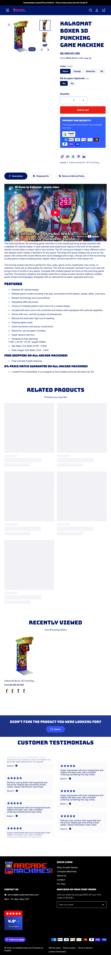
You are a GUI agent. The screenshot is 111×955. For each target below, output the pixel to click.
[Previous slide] (41, 49)
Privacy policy (69, 948)
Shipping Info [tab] (42, 176)
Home (63, 162)
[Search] (90, 10)
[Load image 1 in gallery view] (45, 25)
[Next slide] (48, 49)
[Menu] (7, 10)
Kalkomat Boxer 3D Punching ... (85, 162)
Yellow (65, 71)
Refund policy (55, 948)
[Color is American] (18, 691)
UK (101, 71)
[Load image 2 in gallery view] (45, 37)
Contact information (57, 951)
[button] (90, 10)
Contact (61, 879)
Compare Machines (66, 871)
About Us (61, 875)
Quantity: (65, 93)
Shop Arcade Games (67, 867)
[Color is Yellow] (7, 691)
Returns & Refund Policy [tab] (73, 176)
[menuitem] (82, 867)
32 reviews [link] (13, 926)
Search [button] (57, 729)
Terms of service (85, 948)
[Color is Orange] (13, 691)
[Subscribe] (103, 904)
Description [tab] (17, 176)
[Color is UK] (24, 691)
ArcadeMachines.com (22, 948)
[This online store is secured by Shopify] (82, 134)
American (90, 71)
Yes (64, 83)
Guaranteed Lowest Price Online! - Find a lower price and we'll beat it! (55, 2)
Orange (77, 71)
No (72, 83)
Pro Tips (61, 883)
